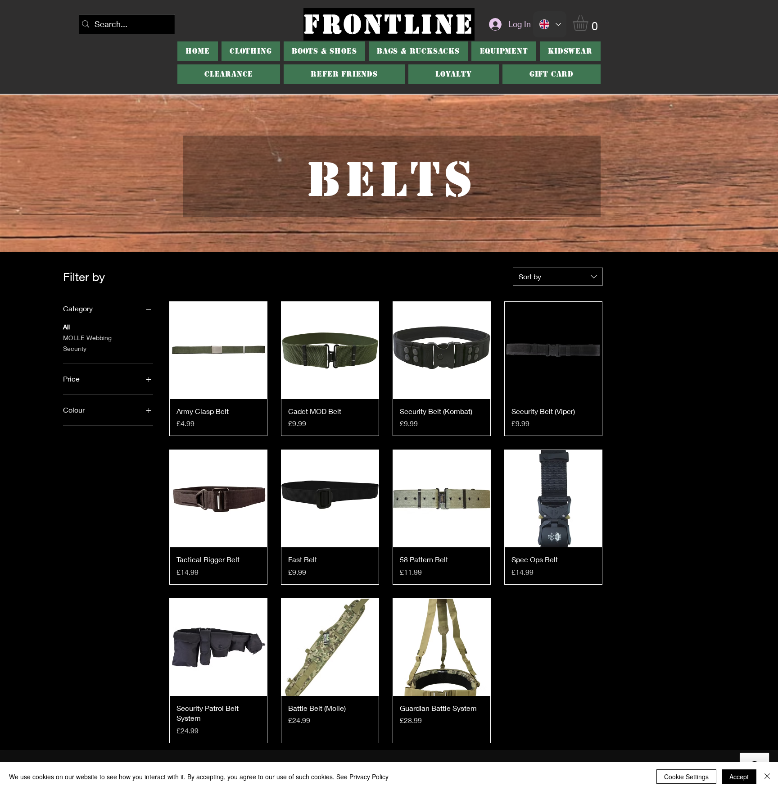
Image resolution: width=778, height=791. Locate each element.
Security (74, 348)
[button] (589, 23)
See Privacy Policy (362, 776)
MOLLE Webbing (87, 337)
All (66, 327)
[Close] (767, 776)
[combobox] (558, 277)
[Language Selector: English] (549, 24)
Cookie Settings (686, 776)
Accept (739, 776)
